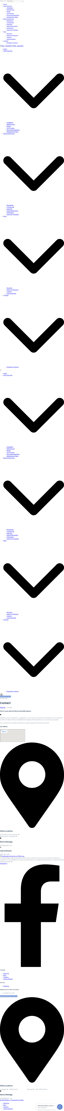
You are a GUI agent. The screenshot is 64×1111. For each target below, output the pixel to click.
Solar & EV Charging (12, 30)
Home (5, 4)
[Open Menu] (1, 695)
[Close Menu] (0, 370)
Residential (10, 21)
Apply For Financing (12, 35)
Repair (8, 11)
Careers (9, 37)
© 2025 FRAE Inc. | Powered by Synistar (12, 1100)
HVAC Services (7, 6)
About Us (9, 33)
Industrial (9, 24)
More (4, 32)
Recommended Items (13, 15)
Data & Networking (12, 26)
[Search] (23, 1)
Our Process (10, 13)
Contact (5, 41)
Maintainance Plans (12, 17)
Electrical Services (8, 19)
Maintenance (10, 10)
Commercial (10, 22)
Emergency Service (12, 43)
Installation (10, 8)
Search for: (3, 1)
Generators (10, 28)
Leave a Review (11, 39)
